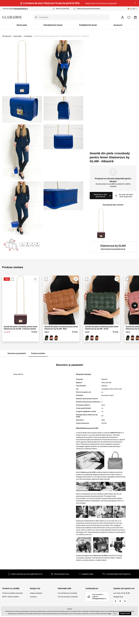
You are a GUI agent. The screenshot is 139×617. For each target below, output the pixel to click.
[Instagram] (125, 601)
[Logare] (122, 17)
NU (115, 614)
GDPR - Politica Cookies (10, 597)
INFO (109, 614)
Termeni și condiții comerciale (12, 593)
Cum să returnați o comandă (68, 597)
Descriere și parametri (17, 353)
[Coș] (135, 17)
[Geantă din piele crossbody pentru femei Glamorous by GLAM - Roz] (51, 337)
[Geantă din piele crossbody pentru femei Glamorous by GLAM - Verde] (46, 337)
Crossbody (28, 36)
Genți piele (17, 36)
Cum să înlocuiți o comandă (67, 593)
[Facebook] (115, 601)
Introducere (6, 36)
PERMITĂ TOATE (125, 614)
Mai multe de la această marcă (113, 249)
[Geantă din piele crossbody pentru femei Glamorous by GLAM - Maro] (56, 337)
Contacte (33, 597)
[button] (135, 3)
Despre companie (36, 593)
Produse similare (38, 353)
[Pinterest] (120, 601)
